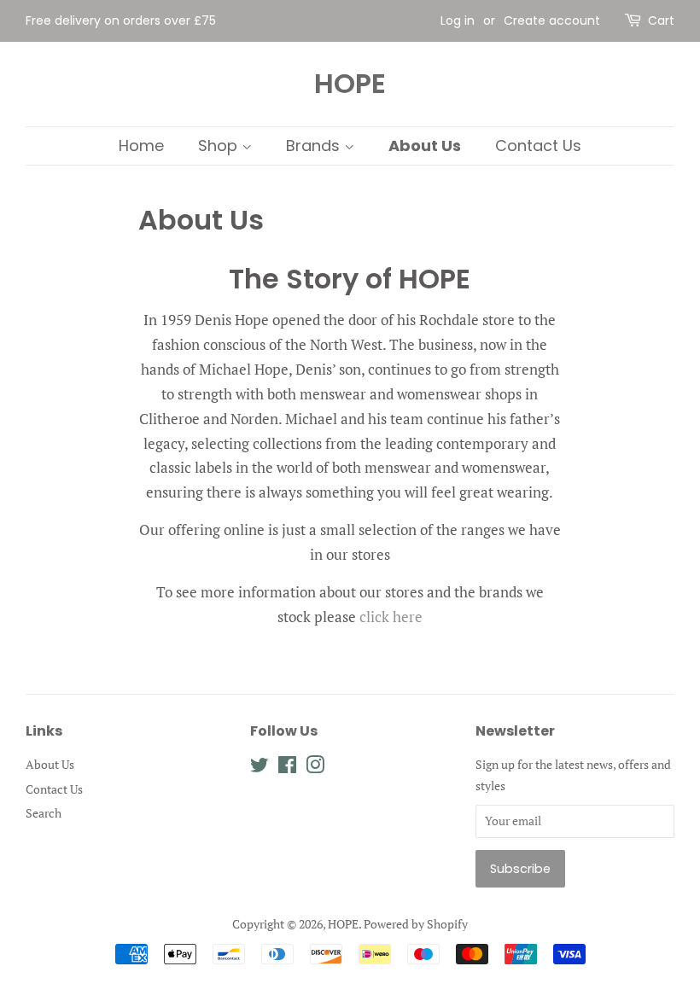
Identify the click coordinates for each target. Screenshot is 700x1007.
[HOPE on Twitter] (259, 768)
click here (391, 616)
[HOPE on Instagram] (315, 768)
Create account (552, 20)
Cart (661, 20)
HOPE (350, 83)
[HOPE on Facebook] (287, 768)
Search (43, 813)
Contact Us (538, 145)
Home (141, 145)
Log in (457, 20)
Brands (315, 145)
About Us (424, 145)
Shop (220, 145)
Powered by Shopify (416, 924)
